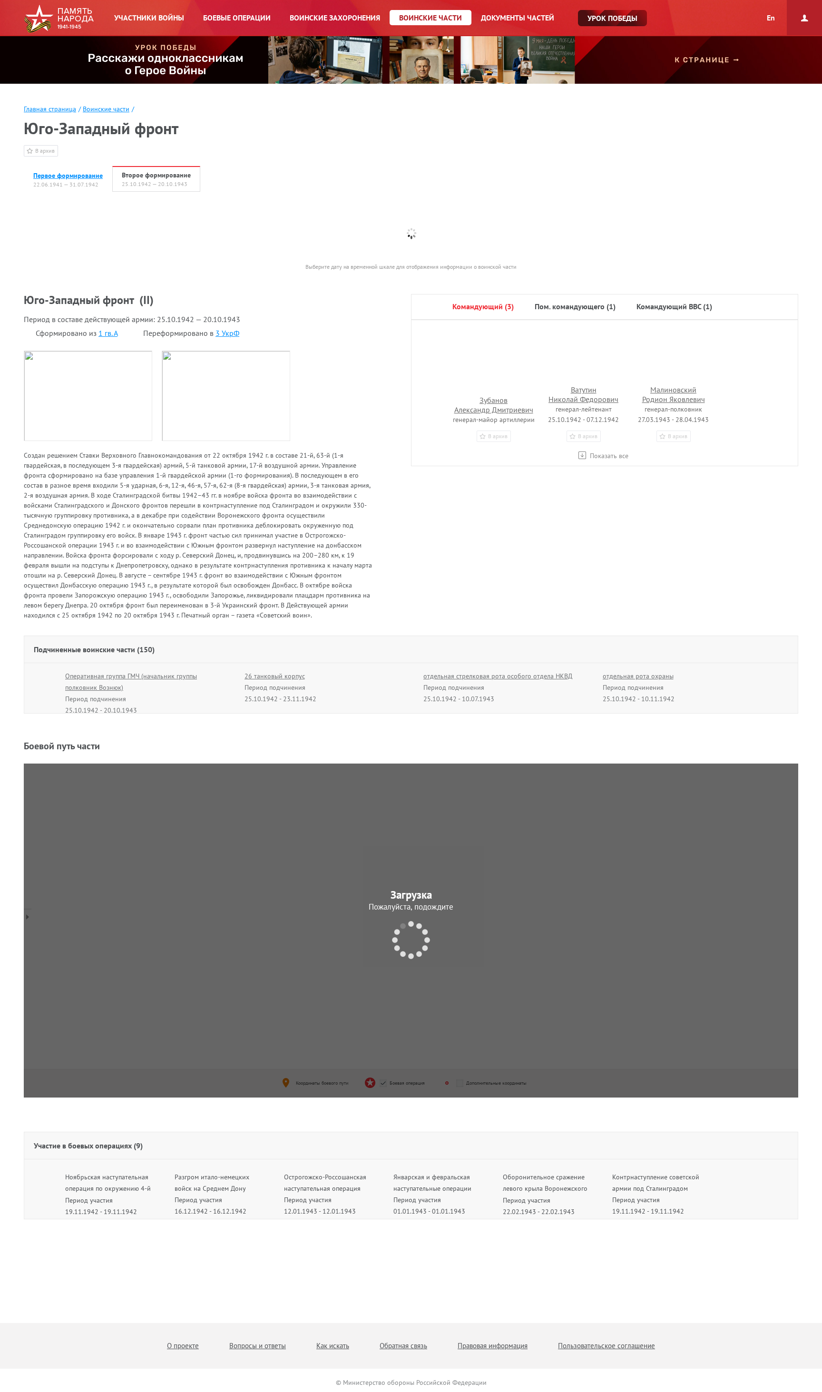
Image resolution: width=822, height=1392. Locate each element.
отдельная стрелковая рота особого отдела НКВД (497, 676)
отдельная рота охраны (638, 676)
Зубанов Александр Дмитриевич (493, 404)
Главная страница (50, 109)
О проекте (183, 1345)
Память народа (59, 19)
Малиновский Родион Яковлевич (673, 394)
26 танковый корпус (275, 676)
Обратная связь (403, 1345)
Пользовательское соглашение (606, 1345)
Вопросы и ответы (257, 1345)
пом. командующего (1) (575, 306)
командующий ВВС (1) (674, 306)
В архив (45, 150)
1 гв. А (107, 333)
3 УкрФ (227, 333)
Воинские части (106, 109)
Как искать (332, 1345)
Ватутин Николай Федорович (583, 394)
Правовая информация (493, 1345)
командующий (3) (483, 306)
